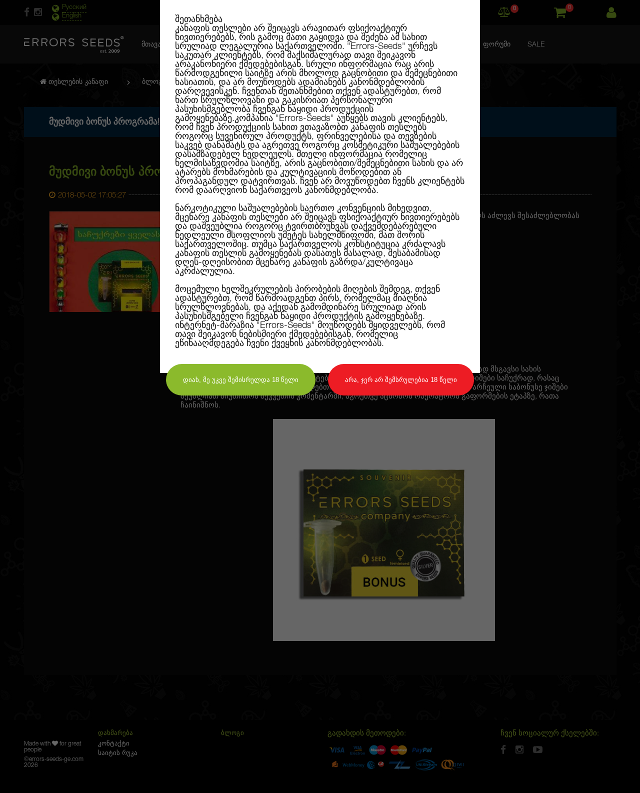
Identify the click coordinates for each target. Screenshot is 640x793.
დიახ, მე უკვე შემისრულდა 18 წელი (240, 380)
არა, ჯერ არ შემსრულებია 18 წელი (401, 380)
